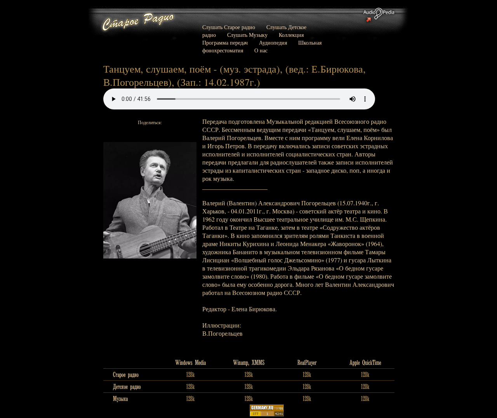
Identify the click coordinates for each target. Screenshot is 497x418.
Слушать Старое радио (228, 27)
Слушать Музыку (247, 34)
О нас (261, 50)
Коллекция (291, 34)
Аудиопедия (273, 42)
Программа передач (225, 42)
